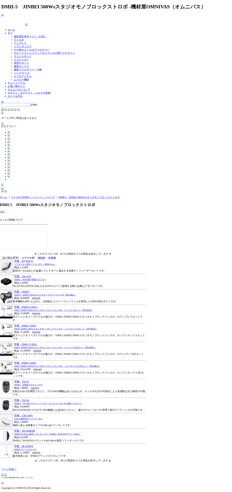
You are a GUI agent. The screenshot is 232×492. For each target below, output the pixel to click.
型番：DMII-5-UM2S (25, 344)
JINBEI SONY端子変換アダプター (30, 279)
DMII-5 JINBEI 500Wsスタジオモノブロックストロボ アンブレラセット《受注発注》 (53, 310)
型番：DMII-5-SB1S (25, 325)
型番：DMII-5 (22, 291)
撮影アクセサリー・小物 (28, 69)
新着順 (52, 257)
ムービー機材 (21, 79)
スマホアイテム (23, 76)
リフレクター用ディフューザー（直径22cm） (35, 264)
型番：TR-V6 (21, 381)
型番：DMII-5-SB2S (25, 363)
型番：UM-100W (23, 415)
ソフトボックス (23, 46)
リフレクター (21, 59)
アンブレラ (20, 43)
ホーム (11, 29)
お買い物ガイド (16, 86)
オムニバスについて (19, 89)
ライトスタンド (23, 56)
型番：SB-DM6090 (24, 431)
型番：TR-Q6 (21, 400)
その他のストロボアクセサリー (31, 49)
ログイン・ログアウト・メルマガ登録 (29, 92)
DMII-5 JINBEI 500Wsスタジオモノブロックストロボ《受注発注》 (45, 295)
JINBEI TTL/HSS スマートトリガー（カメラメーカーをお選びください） (48, 403)
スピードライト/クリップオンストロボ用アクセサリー (44, 53)
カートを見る (15, 96)
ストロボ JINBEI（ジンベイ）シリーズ (33, 197)
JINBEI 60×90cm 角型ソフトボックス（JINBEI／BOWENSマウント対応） (47, 434)
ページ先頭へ (8, 469)
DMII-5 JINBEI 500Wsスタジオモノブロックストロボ (89, 197)
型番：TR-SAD (22, 276)
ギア (10, 33)
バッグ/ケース (22, 73)
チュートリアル (16, 83)
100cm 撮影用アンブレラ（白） (28, 419)
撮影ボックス (21, 66)
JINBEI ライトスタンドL (25, 449)
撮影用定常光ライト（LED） (30, 36)
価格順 (41, 257)
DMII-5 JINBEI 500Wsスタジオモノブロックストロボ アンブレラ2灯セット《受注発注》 (55, 347)
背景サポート (21, 63)
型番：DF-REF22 (23, 261)
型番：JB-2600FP (23, 446)
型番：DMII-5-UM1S (25, 307)
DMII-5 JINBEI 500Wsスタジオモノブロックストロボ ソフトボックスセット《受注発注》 (55, 329)
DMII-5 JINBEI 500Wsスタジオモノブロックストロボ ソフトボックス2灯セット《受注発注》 (57, 366)
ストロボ (19, 39)
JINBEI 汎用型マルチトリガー (28, 385)
